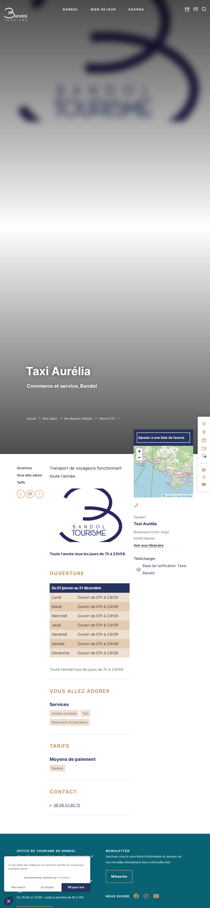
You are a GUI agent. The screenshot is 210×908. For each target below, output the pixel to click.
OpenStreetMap (184, 496)
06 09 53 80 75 (67, 805)
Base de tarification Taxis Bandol (164, 569)
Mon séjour (103, 9)
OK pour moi (76, 887)
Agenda (136, 9)
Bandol (71, 9)
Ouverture (24, 468)
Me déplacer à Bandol (78, 418)
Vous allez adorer (29, 475)
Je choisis (47, 887)
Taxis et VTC (107, 418)
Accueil (31, 418)
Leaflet (168, 496)
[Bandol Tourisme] (15, 14)
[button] (9, 901)
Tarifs (21, 482)
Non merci (18, 887)
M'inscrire (119, 876)
